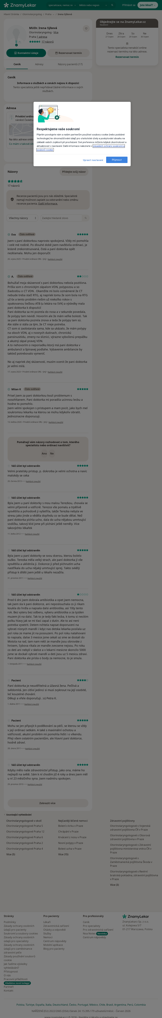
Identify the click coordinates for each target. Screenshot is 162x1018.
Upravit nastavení (93, 160)
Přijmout (117, 159)
